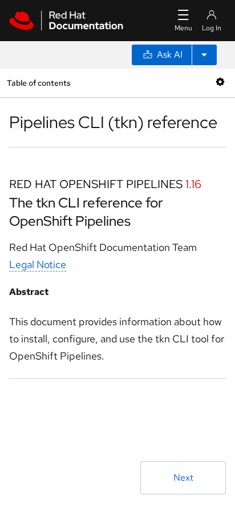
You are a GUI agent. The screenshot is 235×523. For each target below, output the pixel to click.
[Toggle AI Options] (204, 55)
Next (183, 478)
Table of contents (38, 82)
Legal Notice (37, 264)
